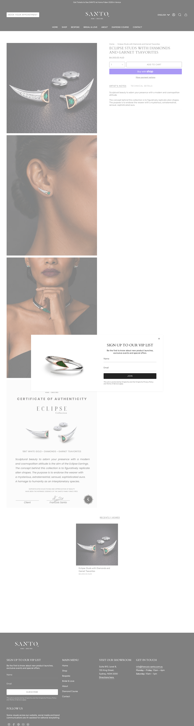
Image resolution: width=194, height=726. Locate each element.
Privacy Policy (148, 382)
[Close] (159, 338)
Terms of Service (113, 384)
